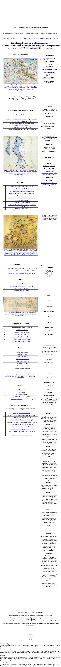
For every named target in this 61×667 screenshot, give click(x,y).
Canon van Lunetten (22, 363)
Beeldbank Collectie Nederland (22, 202)
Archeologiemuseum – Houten (22, 290)
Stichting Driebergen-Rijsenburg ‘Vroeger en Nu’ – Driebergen (22, 432)
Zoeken (49, 128)
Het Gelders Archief (17, 127)
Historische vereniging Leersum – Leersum (22, 426)
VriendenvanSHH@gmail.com (49, 362)
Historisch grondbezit (16, 399)
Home (14, 28)
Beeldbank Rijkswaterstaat (22, 200)
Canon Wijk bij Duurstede (22, 361)
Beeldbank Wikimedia (20, 208)
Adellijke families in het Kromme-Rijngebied (42, 33)
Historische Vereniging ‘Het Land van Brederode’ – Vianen (22, 422)
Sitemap (46, 59)
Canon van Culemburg (22, 366)
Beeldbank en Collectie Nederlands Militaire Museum (21, 198)
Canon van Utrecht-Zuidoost (22, 368)
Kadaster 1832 (17, 396)
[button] (30, 637)
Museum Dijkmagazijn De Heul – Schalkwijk (21, 286)
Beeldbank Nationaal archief (22, 195)
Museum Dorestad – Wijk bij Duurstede (22, 283)
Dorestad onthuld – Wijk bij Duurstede (22, 327)
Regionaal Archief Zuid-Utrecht (14, 119)
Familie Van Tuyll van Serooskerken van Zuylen (24, 48)
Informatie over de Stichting (18, 54)
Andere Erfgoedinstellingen (42, 54)
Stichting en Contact (11, 38)
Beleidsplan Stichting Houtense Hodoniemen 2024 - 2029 (49, 183)
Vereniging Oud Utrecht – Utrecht (21, 413)
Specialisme (18, 43)
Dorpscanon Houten (22, 356)
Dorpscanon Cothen (22, 354)
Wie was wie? (21, 389)
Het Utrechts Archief (17, 121)
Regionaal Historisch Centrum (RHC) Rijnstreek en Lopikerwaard (21, 124)
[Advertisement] (30, 655)
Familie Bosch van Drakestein (36, 43)
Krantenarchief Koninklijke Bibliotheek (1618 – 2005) (21, 273)
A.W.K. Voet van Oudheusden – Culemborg (22, 424)
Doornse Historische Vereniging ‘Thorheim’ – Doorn (22, 429)
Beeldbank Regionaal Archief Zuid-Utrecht (22, 186)
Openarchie (22, 392)
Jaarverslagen (35, 59)
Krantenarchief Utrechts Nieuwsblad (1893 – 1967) (21, 270)
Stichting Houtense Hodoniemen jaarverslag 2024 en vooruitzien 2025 (49, 173)
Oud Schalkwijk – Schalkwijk (22, 332)
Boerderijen (49, 48)
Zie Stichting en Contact (49, 166)
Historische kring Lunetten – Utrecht (22, 417)
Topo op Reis (19, 394)
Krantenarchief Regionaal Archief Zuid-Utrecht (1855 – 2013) (21, 268)
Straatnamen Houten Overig (12, 33)
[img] (30, 9)
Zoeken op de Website (20, 59)
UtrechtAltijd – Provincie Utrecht (22, 341)
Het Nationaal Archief (12, 129)
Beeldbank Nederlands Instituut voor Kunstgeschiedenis (22, 205)
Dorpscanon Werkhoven (22, 359)
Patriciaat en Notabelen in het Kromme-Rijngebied (39, 38)
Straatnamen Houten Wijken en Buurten (33, 28)
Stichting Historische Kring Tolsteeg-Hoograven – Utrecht (21, 415)
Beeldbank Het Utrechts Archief (22, 189)
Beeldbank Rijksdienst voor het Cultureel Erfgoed (21, 193)
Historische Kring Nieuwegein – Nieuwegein (21, 420)
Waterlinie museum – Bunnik (22, 288)
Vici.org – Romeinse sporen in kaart (22, 336)
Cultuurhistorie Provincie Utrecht (22, 339)
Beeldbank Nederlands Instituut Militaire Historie (22, 191)
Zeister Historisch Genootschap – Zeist (22, 435)
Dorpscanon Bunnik (22, 352)
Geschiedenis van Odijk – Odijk (22, 334)
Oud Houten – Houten (22, 330)
